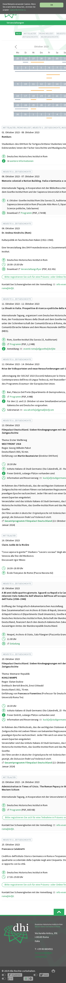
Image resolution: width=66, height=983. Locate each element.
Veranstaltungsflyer (31, 269)
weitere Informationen (21, 161)
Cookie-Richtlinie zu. (18, 10)
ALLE (18, 33)
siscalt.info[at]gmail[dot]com (39, 409)
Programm (26, 212)
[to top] (59, 912)
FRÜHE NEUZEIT (46, 33)
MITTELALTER (30, 33)
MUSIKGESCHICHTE (49, 36)
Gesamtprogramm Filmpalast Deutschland (28, 520)
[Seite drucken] (53, 971)
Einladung (15, 643)
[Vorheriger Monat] (16, 47)
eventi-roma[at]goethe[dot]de (39, 348)
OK (51, 5)
